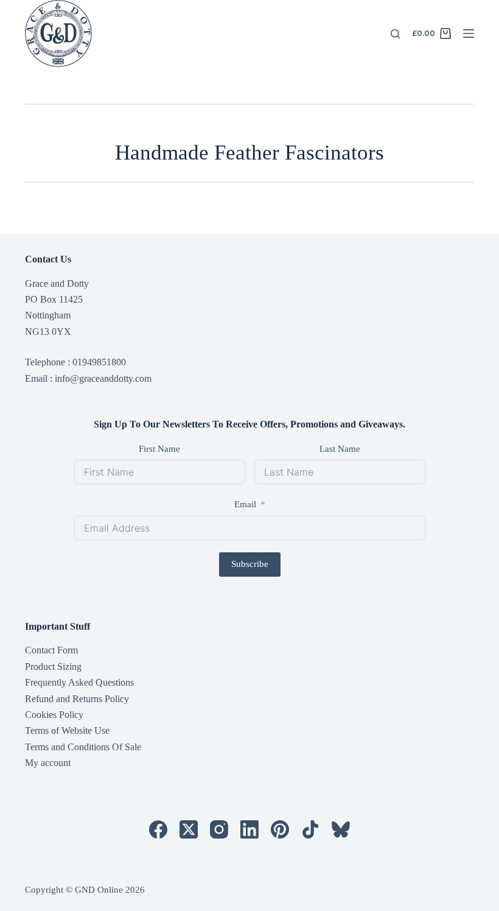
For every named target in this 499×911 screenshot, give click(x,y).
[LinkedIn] (249, 829)
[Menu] (468, 33)
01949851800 (99, 362)
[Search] (395, 33)
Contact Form (51, 650)
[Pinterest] (280, 829)
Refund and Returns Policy (77, 699)
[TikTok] (310, 829)
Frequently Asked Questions (79, 682)
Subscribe (249, 564)
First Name (159, 449)
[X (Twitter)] (189, 829)
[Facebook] (158, 829)
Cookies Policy (54, 714)
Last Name (339, 449)
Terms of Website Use (67, 730)
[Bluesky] (341, 829)
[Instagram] (219, 829)
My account (48, 763)
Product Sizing (53, 666)
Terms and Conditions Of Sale (83, 747)
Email (245, 504)
